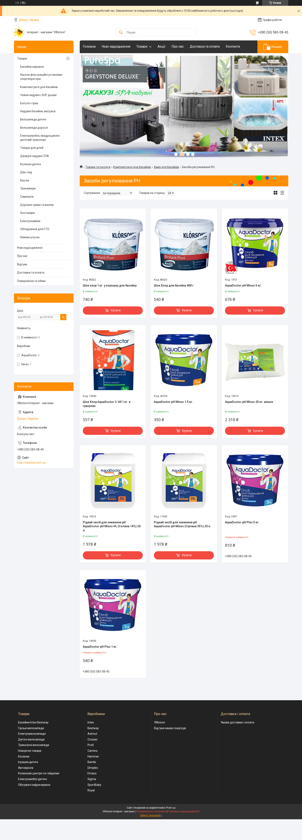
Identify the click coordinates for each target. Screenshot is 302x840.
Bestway (93, 728)
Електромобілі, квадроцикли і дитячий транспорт (40, 137)
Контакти (233, 46)
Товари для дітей (31, 147)
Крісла (24, 180)
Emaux (92, 773)
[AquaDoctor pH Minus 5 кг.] (255, 244)
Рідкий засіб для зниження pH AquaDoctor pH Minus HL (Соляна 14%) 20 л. (112, 526)
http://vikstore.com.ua (31, 462)
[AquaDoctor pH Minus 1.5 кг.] (184, 360)
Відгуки (22, 264)
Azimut (92, 733)
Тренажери (28, 188)
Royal (91, 790)
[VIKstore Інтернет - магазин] (19, 32)
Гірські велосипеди (31, 728)
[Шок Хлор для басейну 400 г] (184, 244)
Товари (141, 46)
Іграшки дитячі (28, 762)
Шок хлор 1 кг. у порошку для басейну (110, 285)
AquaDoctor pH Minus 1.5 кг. (173, 401)
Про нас (178, 46)
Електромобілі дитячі (32, 779)
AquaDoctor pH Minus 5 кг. (243, 285)
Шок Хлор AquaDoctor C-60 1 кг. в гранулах (106, 404)
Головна (89, 46)
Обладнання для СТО (34, 229)
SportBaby (94, 784)
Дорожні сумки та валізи (37, 204)
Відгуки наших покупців (170, 728)
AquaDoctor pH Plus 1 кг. (100, 646)
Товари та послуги (97, 167)
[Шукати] (121, 32)
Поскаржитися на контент (151, 811)
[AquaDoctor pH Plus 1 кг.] (113, 605)
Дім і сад (26, 172)
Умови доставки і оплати (237, 722)
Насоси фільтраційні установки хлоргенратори (41, 76)
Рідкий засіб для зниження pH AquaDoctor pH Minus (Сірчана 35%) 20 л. (182, 524)
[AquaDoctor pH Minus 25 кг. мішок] (255, 360)
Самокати (26, 196)
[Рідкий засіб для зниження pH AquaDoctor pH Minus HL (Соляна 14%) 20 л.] (113, 480)
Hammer (93, 756)
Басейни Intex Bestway (33, 722)
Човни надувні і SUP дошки (38, 95)
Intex (91, 722)
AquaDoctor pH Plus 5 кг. (242, 522)
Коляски (23, 756)
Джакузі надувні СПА (34, 156)
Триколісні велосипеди (33, 745)
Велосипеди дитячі (33, 119)
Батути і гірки (29, 103)
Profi (91, 745)
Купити (116, 310)
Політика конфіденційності (183, 811)
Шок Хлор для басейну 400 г (174, 285)
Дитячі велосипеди (31, 739)
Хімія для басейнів (166, 167)
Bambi (92, 762)
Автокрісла (25, 767)
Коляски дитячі (30, 164)
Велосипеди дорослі (34, 127)
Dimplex (93, 767)
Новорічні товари (29, 750)
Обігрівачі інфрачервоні (34, 784)
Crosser (93, 739)
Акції (161, 46)
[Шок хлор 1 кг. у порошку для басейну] (113, 244)
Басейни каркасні (32, 66)
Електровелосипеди (32, 733)
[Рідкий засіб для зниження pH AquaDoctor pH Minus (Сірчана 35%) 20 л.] (184, 480)
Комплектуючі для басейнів (132, 167)
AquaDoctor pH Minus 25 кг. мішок (249, 401)
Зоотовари (27, 212)
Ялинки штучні (29, 237)
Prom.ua (170, 807)
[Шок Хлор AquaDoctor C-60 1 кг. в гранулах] (113, 360)
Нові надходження (116, 46)
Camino (93, 750)
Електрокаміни (30, 221)
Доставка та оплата (205, 46)
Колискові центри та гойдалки (38, 773)
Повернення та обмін (31, 281)
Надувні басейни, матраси (37, 111)
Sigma (92, 779)
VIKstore (159, 722)
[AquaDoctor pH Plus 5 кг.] (255, 480)
